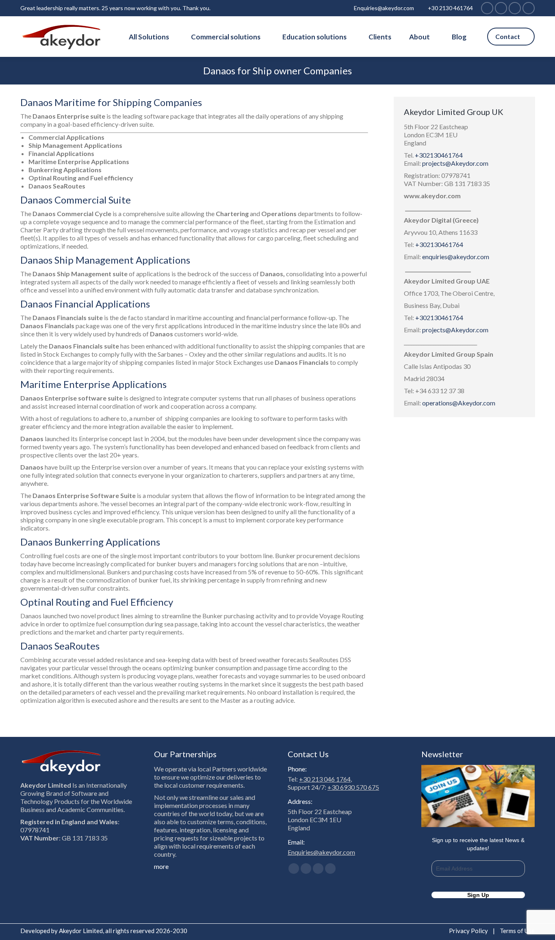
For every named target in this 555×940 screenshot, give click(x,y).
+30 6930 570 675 (353, 787)
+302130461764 (439, 155)
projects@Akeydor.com (455, 163)
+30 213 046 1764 (325, 779)
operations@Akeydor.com (458, 403)
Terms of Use (517, 930)
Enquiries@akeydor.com (384, 7)
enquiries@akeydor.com (455, 256)
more (161, 866)
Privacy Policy (468, 930)
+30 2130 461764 (450, 7)
